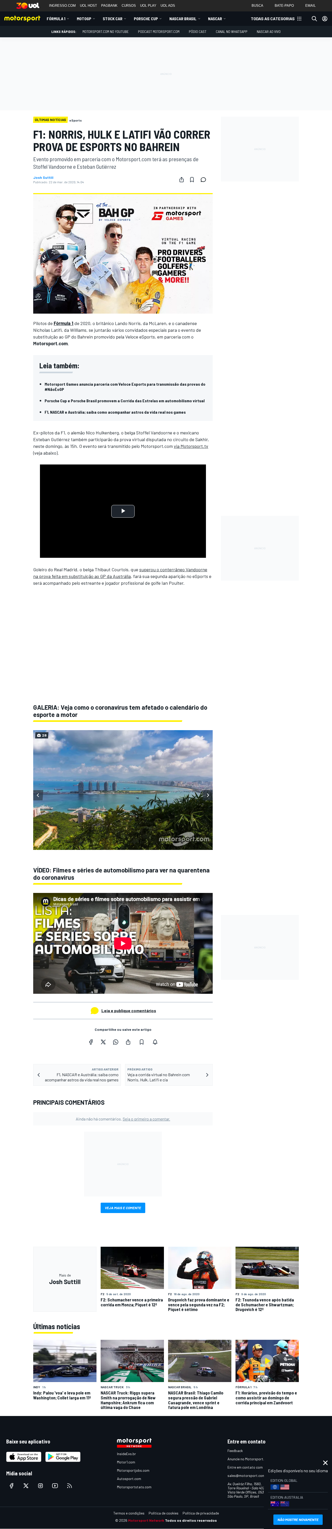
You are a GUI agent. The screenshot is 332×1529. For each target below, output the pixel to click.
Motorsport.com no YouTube (105, 31)
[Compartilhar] (181, 179)
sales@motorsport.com (246, 1475)
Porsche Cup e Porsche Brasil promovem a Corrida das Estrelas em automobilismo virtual (125, 400)
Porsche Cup (146, 18)
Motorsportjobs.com (133, 1470)
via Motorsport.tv (191, 446)
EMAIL (310, 6)
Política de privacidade (201, 1513)
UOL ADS (168, 6)
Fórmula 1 (56, 18)
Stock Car (112, 18)
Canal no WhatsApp (231, 31)
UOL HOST (88, 6)
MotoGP (84, 18)
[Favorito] (192, 179)
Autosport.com (129, 1478)
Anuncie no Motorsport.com (249, 1459)
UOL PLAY (148, 6)
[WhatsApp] (115, 1042)
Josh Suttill (43, 177)
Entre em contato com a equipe (252, 1467)
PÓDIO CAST (197, 31)
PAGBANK (109, 6)
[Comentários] (205, 179)
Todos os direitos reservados (191, 1520)
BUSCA (257, 6)
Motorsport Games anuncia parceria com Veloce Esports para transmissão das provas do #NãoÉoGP (125, 387)
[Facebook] (91, 1042)
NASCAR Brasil (183, 18)
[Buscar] (314, 18)
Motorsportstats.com (134, 1487)
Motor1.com (126, 1462)
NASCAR (215, 18)
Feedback (235, 1450)
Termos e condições (128, 1513)
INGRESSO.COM (62, 6)
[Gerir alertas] (155, 1042)
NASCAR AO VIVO (269, 31)
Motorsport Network (146, 1520)
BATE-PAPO (284, 6)
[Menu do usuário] (325, 18)
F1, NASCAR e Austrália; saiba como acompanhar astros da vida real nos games (115, 412)
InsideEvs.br (126, 1454)
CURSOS (129, 6)
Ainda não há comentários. (123, 1118)
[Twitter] (103, 1042)
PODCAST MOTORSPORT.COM (158, 31)
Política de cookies (163, 1513)
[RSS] (69, 1486)
